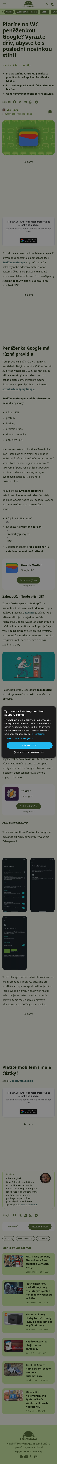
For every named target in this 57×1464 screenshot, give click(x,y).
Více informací (39, 733)
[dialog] (28, 732)
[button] (28, 738)
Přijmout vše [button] (29, 745)
